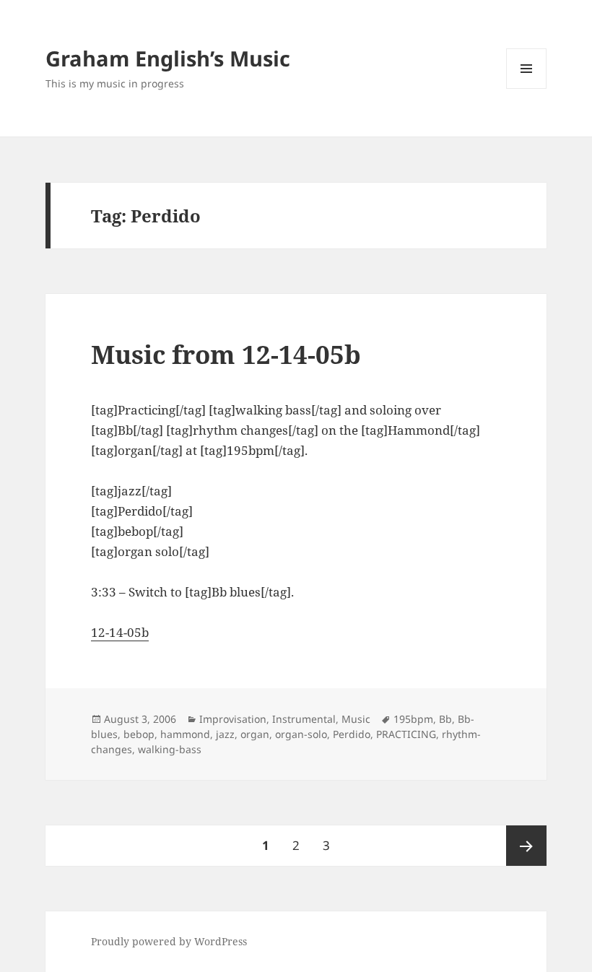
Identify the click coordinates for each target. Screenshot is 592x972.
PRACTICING (406, 734)
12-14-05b (120, 632)
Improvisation (232, 719)
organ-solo (301, 734)
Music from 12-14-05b (226, 354)
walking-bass (169, 749)
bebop (138, 734)
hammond (185, 734)
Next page (526, 845)
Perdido (351, 734)
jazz (225, 734)
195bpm (413, 719)
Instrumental (304, 719)
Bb (445, 719)
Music (355, 719)
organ (254, 734)
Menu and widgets (527, 88)
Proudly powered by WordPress (169, 941)
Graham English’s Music (167, 58)
